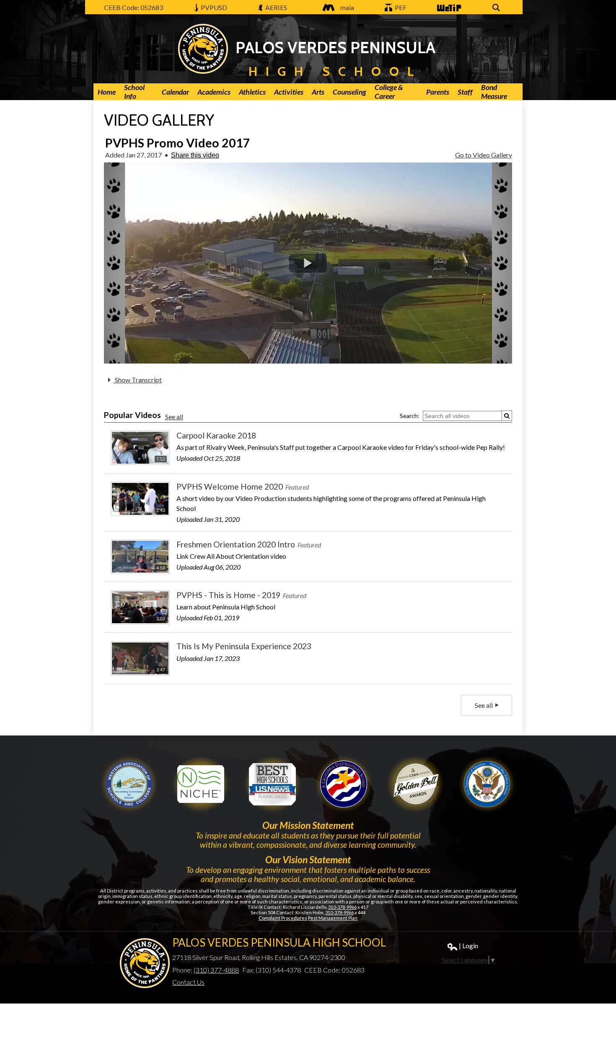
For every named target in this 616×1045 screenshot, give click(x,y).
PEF (399, 7)
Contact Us (188, 982)
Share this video (195, 155)
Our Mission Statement (308, 825)
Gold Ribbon (415, 784)
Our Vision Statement (308, 859)
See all (174, 417)
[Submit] (507, 415)
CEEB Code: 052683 (133, 7)
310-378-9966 (342, 907)
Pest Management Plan (332, 918)
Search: (409, 415)
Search (497, 12)
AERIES (275, 7)
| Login (468, 946)
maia (347, 7)
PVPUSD (213, 7)
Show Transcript (138, 380)
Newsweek (272, 784)
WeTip (446, 12)
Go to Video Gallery (483, 155)
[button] (308, 263)
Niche (200, 784)
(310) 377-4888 (216, 970)
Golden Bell (343, 784)
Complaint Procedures (283, 918)
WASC (129, 784)
